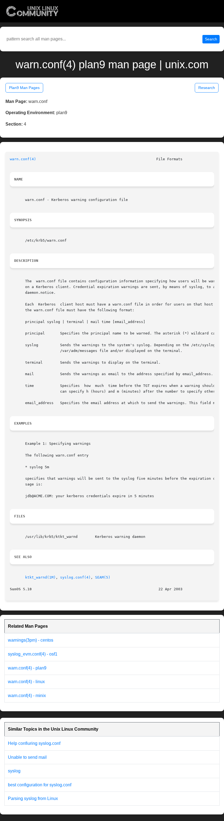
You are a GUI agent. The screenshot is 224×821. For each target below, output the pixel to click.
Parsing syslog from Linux (33, 798)
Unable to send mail (27, 757)
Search (211, 39)
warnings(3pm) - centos (30, 640)
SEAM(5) (102, 577)
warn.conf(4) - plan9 (27, 668)
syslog (14, 771)
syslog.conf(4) (75, 577)
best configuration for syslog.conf (39, 785)
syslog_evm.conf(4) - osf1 (32, 654)
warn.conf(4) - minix (27, 695)
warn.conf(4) (23, 159)
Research (206, 87)
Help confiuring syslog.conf (34, 743)
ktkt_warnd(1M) (40, 577)
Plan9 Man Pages (24, 87)
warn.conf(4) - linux (26, 681)
